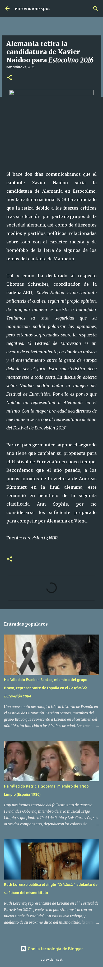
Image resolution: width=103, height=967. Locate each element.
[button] (9, 77)
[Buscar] (95, 8)
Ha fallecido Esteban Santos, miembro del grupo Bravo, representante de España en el (45, 688)
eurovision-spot (32, 8)
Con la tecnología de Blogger (55, 948)
